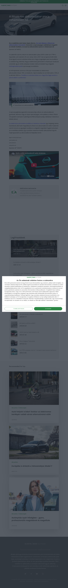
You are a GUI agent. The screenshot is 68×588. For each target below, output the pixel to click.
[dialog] (34, 294)
